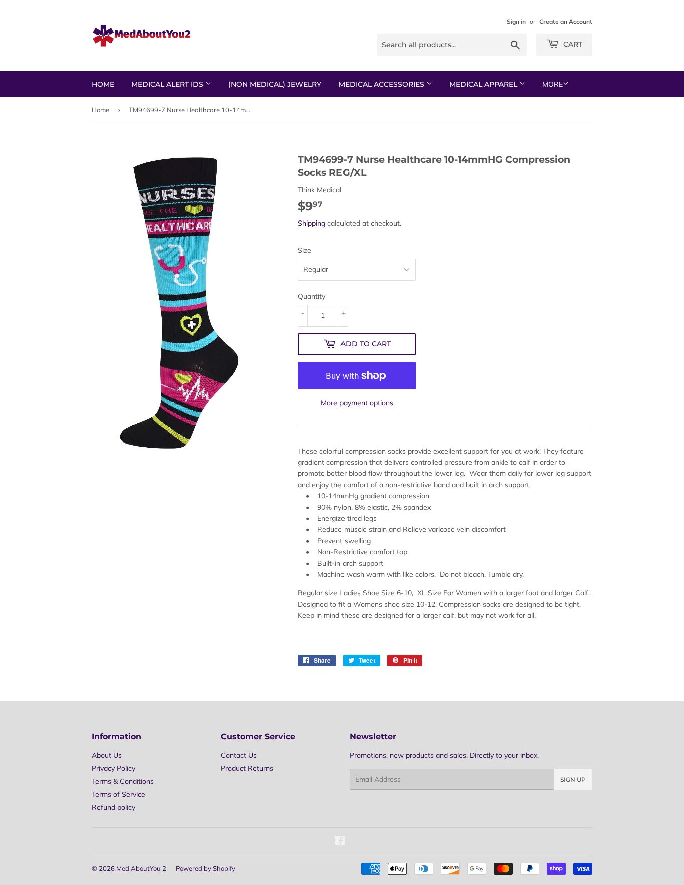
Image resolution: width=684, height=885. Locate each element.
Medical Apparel (484, 84)
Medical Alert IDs (168, 84)
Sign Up (573, 779)
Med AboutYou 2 (141, 868)
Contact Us (239, 755)
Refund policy (113, 807)
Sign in (516, 21)
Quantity (311, 296)
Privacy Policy (113, 768)
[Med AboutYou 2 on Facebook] (339, 841)
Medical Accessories (382, 84)
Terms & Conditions (123, 781)
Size (304, 250)
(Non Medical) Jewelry (274, 84)
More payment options (357, 402)
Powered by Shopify (205, 868)
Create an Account (565, 21)
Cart (571, 44)
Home (103, 84)
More (552, 84)
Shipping (311, 223)
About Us (107, 755)
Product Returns (247, 768)
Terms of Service (118, 794)
